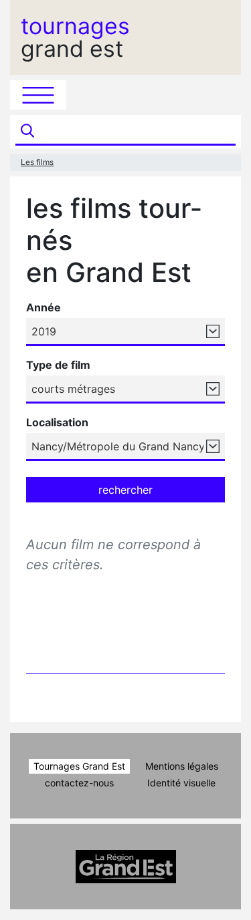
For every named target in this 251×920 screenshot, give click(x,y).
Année (43, 307)
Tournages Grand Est (79, 766)
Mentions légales (181, 766)
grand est (75, 37)
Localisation (57, 422)
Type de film (58, 364)
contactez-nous (79, 782)
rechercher (125, 489)
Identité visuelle (181, 782)
